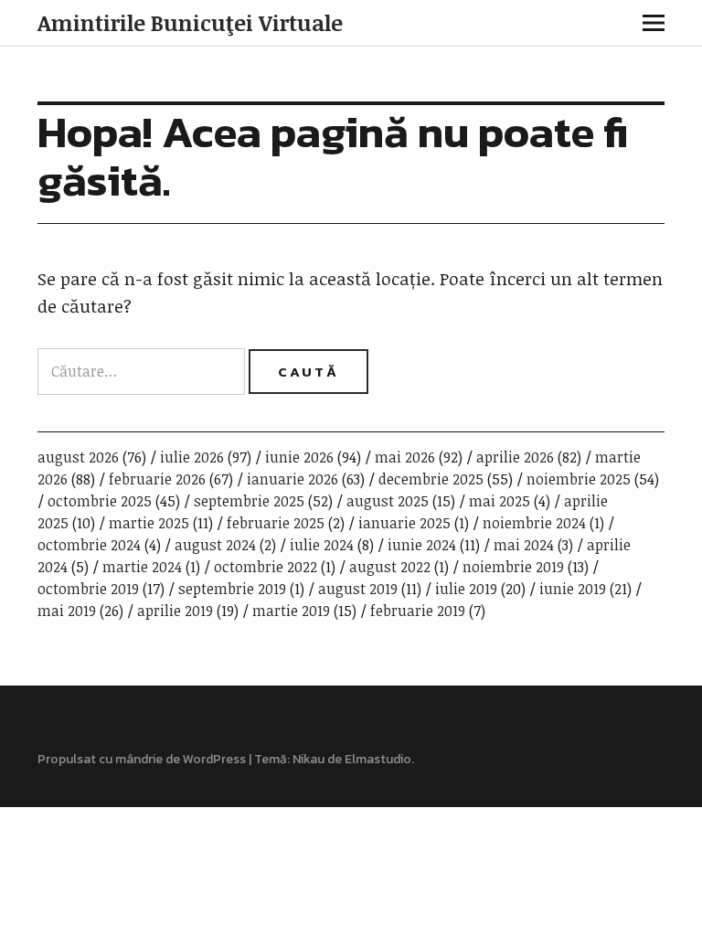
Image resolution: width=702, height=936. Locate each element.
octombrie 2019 (88, 589)
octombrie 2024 (89, 545)
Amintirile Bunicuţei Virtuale (190, 22)
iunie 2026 (299, 457)
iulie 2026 (192, 457)
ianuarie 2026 (292, 479)
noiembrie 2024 (534, 523)
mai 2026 (405, 457)
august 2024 (215, 545)
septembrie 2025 (249, 501)
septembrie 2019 (232, 589)
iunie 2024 (422, 545)
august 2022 (390, 567)
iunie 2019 (572, 589)
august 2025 (387, 501)
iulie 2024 (322, 545)
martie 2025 (149, 523)
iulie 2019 (466, 589)
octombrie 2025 (100, 501)
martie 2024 (142, 567)
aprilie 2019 (175, 611)
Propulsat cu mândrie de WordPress (141, 759)
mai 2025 (499, 501)
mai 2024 (524, 545)
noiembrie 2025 (578, 479)
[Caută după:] (143, 371)
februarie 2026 (157, 479)
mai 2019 (66, 611)
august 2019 (358, 589)
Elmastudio (378, 759)
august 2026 (78, 457)
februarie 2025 (275, 523)
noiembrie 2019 (513, 567)
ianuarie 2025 (404, 523)
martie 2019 (291, 611)
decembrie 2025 (431, 479)
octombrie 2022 (265, 567)
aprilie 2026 (515, 457)
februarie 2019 (417, 611)
